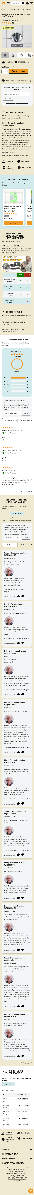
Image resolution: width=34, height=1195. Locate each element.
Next (28, 545)
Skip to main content (17, 53)
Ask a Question (17, 513)
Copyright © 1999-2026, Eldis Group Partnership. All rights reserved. (17, 1179)
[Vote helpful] (18, 596)
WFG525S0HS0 (23, 1105)
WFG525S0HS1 (23, 1112)
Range (10, 9)
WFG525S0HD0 (23, 1099)
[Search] (23, 3)
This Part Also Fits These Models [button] (16, 1072)
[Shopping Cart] (31, 3)
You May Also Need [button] (16, 179)
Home (3, 9)
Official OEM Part (23, 62)
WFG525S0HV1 (23, 1124)
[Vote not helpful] (22, 596)
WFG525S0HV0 (23, 1118)
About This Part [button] (15, 112)
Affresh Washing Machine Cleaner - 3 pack (12, 207)
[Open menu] (8, 3)
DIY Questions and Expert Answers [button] (16, 501)
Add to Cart (20, 71)
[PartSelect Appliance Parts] (3, 3)
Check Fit (8, 99)
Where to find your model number (17, 103)
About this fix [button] (14, 312)
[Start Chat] (30, 1191)
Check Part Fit (8, 1084)
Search (26, 413)
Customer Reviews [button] (16, 339)
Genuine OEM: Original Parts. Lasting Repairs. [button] (15, 236)
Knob (17, 9)
